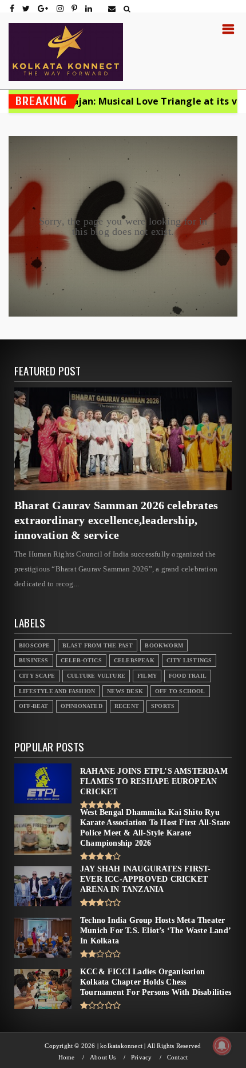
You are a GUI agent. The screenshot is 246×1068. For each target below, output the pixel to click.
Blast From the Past (97, 645)
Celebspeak (134, 660)
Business (34, 660)
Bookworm (164, 645)
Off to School (180, 691)
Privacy (141, 1057)
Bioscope (34, 645)
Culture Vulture (96, 676)
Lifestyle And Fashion (57, 691)
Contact (177, 1057)
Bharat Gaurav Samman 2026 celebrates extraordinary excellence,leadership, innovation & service (116, 520)
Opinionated (81, 706)
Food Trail (188, 676)
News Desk (125, 691)
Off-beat (34, 706)
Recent (126, 706)
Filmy (147, 676)
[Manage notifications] (222, 1046)
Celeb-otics (81, 660)
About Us (103, 1057)
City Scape (37, 676)
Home (66, 1057)
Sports (162, 706)
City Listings (189, 660)
